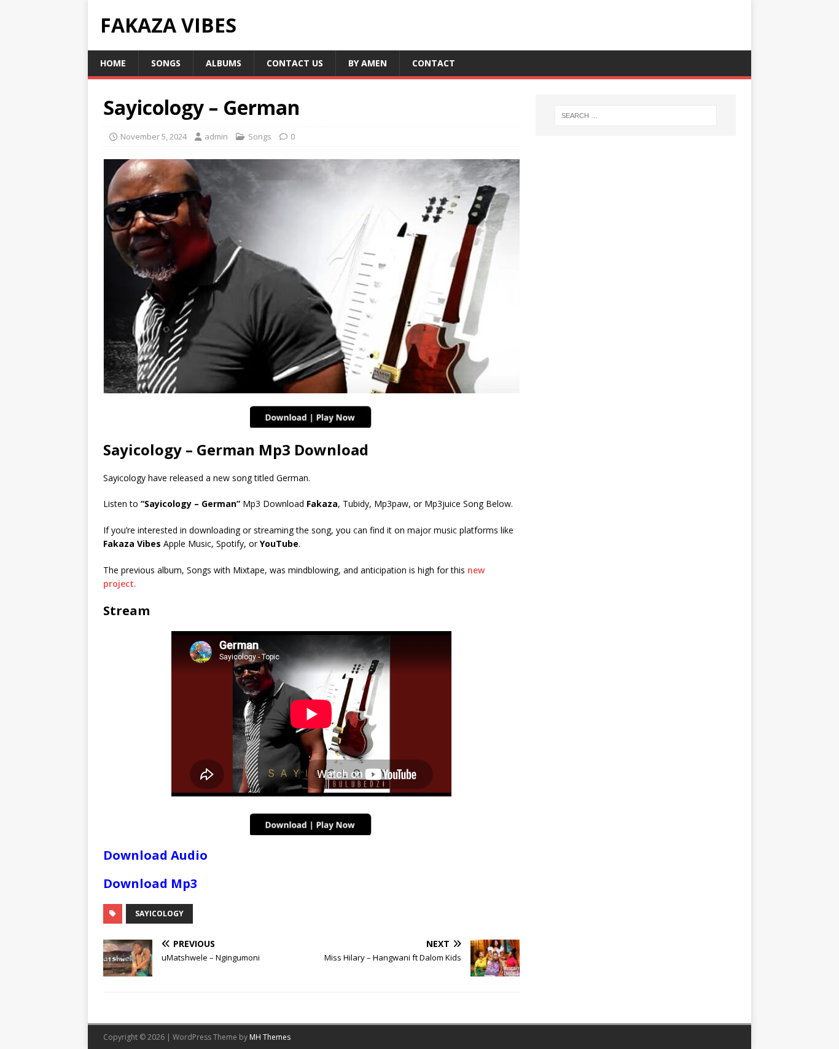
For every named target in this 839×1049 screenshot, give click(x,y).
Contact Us (295, 63)
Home (113, 63)
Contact (433, 63)
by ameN (367, 63)
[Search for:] (635, 115)
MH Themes (270, 1037)
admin (216, 136)
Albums (223, 63)
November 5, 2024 (153, 136)
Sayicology (159, 913)
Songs (166, 63)
